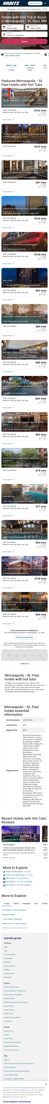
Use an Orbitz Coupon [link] (11, 1075)
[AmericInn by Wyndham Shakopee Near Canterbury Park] (24, 390)
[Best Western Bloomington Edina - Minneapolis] (24, 354)
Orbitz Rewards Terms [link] (11, 1046)
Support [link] (6, 1060)
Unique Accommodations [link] (12, 1017)
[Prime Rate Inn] (24, 498)
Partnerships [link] (8, 958)
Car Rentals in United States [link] (13, 994)
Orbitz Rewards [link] (9, 973)
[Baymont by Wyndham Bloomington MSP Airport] (24, 534)
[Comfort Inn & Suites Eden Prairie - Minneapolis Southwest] (24, 462)
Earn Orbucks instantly (13, 53)
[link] (24, 871)
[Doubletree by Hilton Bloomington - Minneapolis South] (24, 210)
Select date (12, 28)
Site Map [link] (7, 970)
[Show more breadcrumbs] (3, 9)
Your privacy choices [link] (11, 1050)
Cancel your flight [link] (10, 1067)
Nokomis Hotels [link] (8, 914)
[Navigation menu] (45, 3)
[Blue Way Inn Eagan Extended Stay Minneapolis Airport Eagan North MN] (24, 606)
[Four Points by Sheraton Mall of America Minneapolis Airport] (24, 426)
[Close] (46, 1084)
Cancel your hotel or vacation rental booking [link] (18, 1063)
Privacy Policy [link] (8, 1031)
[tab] (6, 903)
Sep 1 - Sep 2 (30, 65)
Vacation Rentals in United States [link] (15, 991)
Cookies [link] (6, 1035)
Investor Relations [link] (10, 966)
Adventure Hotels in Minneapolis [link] (14, 928)
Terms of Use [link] (8, 1038)
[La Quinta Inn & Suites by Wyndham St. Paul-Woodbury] (24, 570)
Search (24, 41)
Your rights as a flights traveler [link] (14, 1079)
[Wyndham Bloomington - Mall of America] (24, 102)
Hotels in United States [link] (11, 987)
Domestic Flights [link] (9, 998)
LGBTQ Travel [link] (8, 1013)
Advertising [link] (7, 977)
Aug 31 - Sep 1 (11, 66)
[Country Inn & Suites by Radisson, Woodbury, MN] (24, 318)
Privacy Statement (10, 1101)
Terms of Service (24, 1101)
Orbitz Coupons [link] (9, 1010)
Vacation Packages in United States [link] (16, 1002)
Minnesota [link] (11, 9)
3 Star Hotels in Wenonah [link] (12, 919)
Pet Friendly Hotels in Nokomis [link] (14, 910)
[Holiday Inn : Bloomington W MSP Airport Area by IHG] (24, 174)
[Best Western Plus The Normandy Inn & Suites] (24, 246)
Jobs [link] (5, 951)
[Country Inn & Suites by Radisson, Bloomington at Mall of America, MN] (24, 138)
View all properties (24, 637)
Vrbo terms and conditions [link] (12, 1042)
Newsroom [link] (7, 962)
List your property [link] (9, 954)
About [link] (6, 947)
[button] (24, 119)
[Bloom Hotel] (24, 282)
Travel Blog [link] (7, 1021)
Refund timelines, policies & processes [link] (16, 1071)
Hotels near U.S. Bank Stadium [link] (14, 923)
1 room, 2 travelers (15, 35)
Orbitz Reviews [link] (9, 1006)
